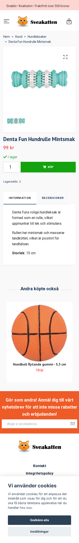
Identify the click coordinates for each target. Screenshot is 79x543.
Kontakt (39, 467)
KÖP (51, 168)
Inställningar (39, 531)
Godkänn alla (39, 520)
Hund (18, 38)
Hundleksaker (37, 38)
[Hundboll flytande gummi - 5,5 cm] (39, 334)
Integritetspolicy (39, 474)
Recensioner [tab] (53, 199)
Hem (6, 38)
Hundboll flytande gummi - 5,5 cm (39, 365)
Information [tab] (20, 199)
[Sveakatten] (37, 22)
